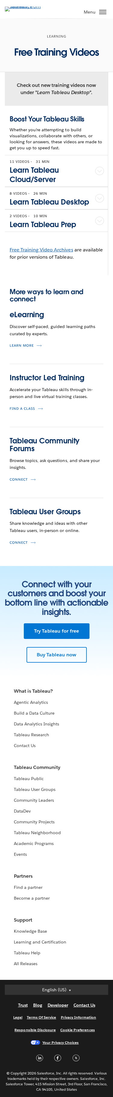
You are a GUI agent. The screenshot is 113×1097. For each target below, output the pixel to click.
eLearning (27, 314)
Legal (17, 1017)
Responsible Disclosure (35, 1029)
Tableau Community (37, 767)
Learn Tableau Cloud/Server (34, 175)
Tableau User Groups (45, 511)
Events (20, 854)
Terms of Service (41, 1017)
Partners (23, 876)
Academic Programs (34, 843)
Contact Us (25, 745)
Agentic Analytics (31, 702)
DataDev (22, 811)
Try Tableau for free (56, 631)
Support (23, 920)
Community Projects (34, 822)
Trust (23, 1005)
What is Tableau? (33, 691)
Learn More (22, 345)
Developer (58, 1005)
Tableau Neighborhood (37, 832)
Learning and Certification (40, 942)
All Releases (25, 963)
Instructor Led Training (47, 377)
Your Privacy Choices (60, 1042)
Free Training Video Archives (41, 250)
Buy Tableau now (57, 655)
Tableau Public (29, 778)
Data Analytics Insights (36, 724)
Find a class (22, 408)
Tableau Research (31, 734)
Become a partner (32, 898)
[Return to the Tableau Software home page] (26, 6)
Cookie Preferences (77, 1029)
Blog (37, 1005)
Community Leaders (34, 800)
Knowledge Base (30, 931)
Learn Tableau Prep (43, 224)
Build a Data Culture (34, 713)
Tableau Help (27, 953)
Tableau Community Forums (45, 444)
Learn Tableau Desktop (49, 202)
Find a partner (28, 887)
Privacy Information (78, 1017)
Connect (19, 479)
